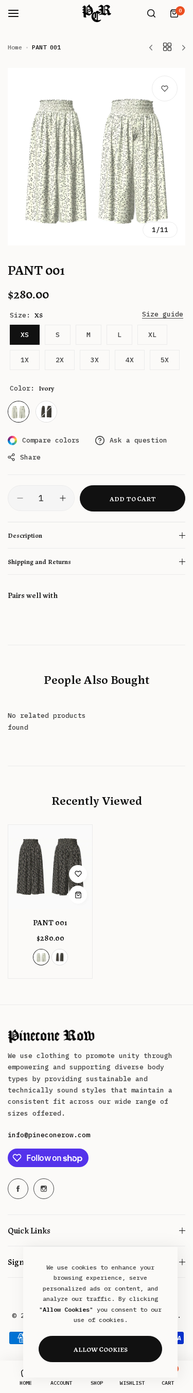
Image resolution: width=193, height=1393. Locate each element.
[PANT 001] (50, 867)
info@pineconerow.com (49, 1135)
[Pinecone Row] (96, 13)
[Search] (151, 13)
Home (15, 47)
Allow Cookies (101, 1349)
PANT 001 (50, 922)
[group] (96, 156)
